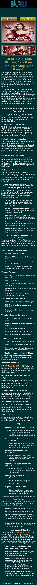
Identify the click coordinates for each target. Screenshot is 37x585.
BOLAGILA (17, 79)
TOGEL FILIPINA (14, 367)
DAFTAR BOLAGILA (23, 532)
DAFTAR (27, 19)
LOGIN (9, 19)
